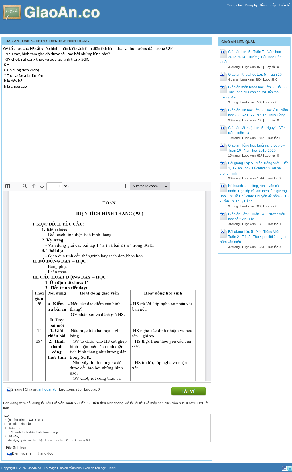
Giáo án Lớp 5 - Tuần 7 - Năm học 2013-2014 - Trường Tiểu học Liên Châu (251, 57)
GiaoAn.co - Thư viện (42, 468)
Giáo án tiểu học (94, 468)
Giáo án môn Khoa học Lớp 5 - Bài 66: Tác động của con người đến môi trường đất (253, 92)
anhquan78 (47, 389)
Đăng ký (251, 5)
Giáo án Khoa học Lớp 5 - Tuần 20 (255, 75)
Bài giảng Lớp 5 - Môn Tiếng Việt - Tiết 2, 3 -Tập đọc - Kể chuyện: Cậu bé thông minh (254, 168)
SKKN (112, 468)
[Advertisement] (107, 139)
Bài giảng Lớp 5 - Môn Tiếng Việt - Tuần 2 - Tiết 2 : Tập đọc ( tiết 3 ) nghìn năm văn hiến (253, 237)
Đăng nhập (268, 5)
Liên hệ (285, 5)
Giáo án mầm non (69, 468)
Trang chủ (234, 5)
